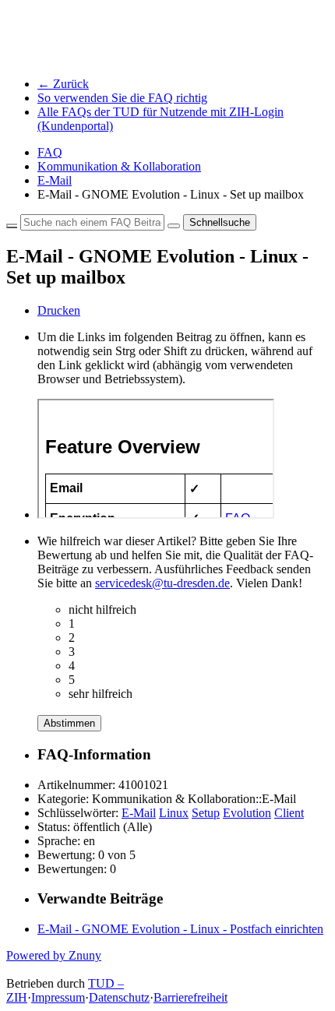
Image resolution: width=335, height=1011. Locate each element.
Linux (174, 812)
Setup (206, 812)
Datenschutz (119, 997)
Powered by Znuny (53, 955)
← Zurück (63, 83)
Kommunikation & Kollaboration (119, 166)
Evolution (247, 812)
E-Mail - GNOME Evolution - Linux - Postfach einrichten (180, 928)
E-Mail (54, 180)
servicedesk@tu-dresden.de (162, 583)
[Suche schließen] (11, 226)
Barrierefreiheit (190, 997)
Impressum (58, 997)
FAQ (49, 152)
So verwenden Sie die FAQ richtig (122, 97)
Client (289, 812)
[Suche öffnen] (174, 226)
